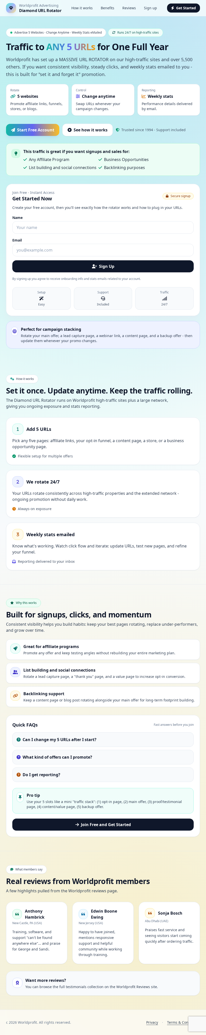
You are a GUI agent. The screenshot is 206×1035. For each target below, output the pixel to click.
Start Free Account (35, 130)
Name (17, 217)
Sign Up (106, 266)
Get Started (186, 8)
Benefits (107, 8)
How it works (82, 8)
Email (17, 240)
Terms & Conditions (183, 1022)
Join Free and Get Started (106, 824)
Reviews (129, 8)
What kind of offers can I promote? (57, 757)
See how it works (91, 130)
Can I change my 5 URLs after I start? (59, 739)
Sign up (150, 8)
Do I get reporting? (41, 774)
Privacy (152, 1022)
